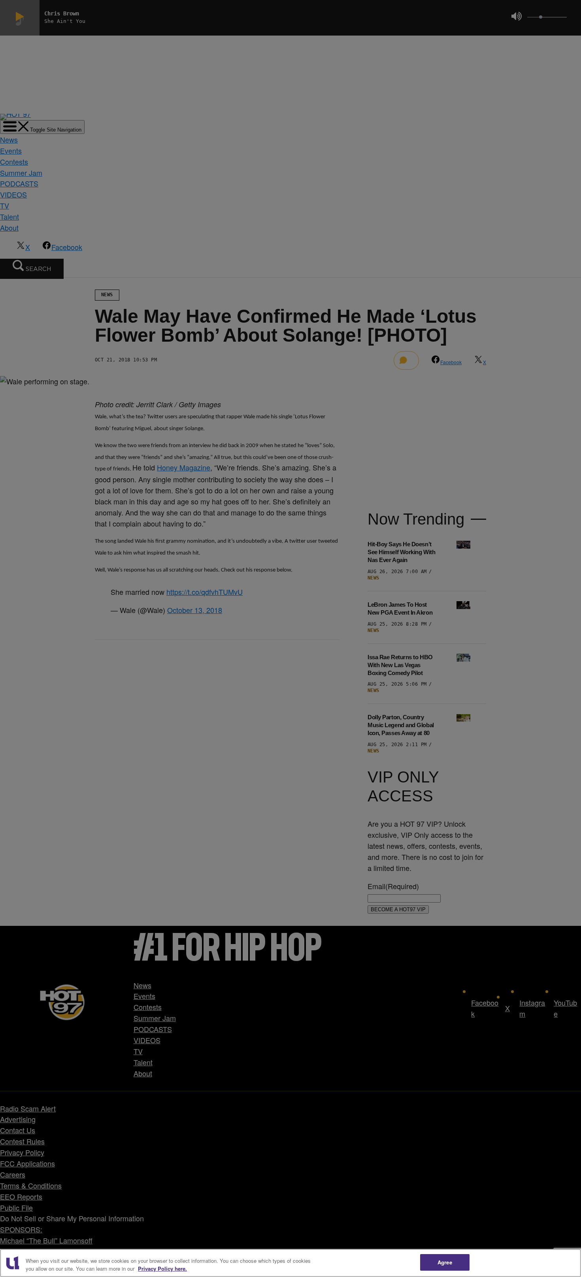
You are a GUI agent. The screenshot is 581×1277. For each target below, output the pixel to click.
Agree (445, 1262)
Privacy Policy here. (162, 1268)
